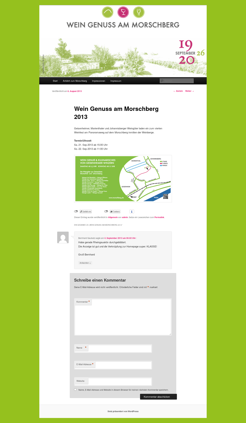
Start (55, 80)
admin (125, 217)
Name (81, 347)
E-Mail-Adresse (85, 364)
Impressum (115, 80)
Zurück (178, 90)
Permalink (159, 217)
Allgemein (113, 217)
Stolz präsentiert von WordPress (123, 411)
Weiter (189, 90)
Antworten (85, 262)
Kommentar (83, 301)
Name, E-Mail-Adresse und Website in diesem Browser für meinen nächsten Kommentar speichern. (123, 389)
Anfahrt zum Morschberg (75, 80)
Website (80, 380)
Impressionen (98, 80)
